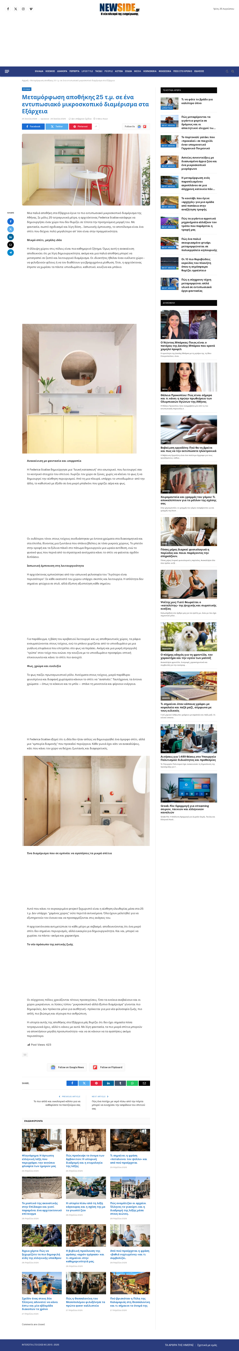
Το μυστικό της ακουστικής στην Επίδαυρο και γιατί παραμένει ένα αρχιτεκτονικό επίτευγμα (42, 1208)
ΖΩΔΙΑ (128, 71)
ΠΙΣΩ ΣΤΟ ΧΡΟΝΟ (182, 71)
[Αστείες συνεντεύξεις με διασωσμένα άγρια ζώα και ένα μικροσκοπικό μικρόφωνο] (170, 162)
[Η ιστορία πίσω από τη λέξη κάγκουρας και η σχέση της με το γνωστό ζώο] (86, 1188)
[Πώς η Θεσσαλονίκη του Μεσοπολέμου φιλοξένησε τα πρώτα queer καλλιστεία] (86, 1283)
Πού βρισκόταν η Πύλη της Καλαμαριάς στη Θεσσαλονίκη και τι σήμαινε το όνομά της (130, 1302)
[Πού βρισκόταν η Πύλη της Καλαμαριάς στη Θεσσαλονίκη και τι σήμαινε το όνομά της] (130, 1283)
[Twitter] (10, 229)
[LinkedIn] (10, 237)
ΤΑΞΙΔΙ (98, 71)
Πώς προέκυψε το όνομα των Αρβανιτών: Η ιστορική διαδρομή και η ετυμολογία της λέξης (85, 1161)
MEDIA (137, 71)
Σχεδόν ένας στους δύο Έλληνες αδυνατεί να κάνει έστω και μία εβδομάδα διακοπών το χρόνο (40, 1304)
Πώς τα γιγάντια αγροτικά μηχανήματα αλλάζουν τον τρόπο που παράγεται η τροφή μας (199, 224)
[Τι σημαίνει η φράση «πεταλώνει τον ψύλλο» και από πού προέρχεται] (130, 1140)
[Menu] (7, 71)
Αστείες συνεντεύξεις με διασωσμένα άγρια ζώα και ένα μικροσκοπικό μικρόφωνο (199, 163)
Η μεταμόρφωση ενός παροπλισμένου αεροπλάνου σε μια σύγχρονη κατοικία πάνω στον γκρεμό (198, 183)
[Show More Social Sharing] (96, 127)
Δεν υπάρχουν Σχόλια (81, 119)
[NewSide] (119, 9)
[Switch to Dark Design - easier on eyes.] (227, 71)
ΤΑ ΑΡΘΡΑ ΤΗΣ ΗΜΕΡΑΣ (179, 1345)
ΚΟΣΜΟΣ (50, 71)
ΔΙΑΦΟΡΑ (62, 71)
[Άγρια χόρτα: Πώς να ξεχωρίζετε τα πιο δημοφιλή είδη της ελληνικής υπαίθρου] (42, 1235)
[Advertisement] (119, 42)
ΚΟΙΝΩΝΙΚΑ (149, 71)
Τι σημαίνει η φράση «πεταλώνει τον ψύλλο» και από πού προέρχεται (128, 1159)
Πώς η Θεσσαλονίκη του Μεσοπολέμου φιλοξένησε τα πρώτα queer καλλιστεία (85, 1302)
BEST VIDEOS (168, 125)
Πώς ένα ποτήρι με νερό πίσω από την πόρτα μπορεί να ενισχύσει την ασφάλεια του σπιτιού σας (118, 1105)
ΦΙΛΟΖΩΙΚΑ (165, 71)
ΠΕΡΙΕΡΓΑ (74, 71)
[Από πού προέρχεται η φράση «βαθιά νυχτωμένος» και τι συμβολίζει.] (130, 1235)
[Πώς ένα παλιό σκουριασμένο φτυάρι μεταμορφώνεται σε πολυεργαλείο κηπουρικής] (170, 243)
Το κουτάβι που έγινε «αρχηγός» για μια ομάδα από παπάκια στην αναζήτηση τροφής (197, 204)
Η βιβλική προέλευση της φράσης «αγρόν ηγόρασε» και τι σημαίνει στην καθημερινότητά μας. (85, 1256)
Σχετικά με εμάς (207, 1345)
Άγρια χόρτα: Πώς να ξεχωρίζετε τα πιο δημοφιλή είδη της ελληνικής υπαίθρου (41, 1254)
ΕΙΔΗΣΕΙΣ (199, 71)
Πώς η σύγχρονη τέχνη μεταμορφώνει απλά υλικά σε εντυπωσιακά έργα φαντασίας (196, 285)
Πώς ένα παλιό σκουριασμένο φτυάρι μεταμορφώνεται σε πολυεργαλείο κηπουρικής (199, 244)
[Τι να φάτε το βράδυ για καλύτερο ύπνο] (170, 103)
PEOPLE (109, 71)
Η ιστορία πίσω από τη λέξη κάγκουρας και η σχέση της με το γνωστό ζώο (85, 1207)
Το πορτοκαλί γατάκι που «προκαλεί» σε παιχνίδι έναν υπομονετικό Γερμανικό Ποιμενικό (198, 143)
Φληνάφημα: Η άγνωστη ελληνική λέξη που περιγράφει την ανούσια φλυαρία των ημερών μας (39, 1161)
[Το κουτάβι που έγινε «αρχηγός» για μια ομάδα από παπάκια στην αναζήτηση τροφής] (170, 202)
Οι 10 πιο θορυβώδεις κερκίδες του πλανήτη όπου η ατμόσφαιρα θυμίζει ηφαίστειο (196, 265)
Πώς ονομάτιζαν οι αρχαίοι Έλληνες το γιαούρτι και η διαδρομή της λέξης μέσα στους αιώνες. (128, 1208)
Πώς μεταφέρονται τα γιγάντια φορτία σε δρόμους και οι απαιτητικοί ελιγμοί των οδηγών (198, 122)
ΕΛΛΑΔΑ (39, 71)
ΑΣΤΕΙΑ (119, 71)
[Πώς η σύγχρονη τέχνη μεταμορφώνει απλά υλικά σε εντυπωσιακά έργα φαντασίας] (170, 284)
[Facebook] (10, 221)
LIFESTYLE (87, 71)
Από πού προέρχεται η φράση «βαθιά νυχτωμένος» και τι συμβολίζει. (129, 1254)
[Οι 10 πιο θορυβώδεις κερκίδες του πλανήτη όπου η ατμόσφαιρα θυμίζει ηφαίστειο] (170, 263)
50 (25, 1055)
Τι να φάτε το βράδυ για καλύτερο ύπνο (197, 101)
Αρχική (25, 80)
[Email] (10, 245)
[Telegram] (10, 252)
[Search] (232, 71)
